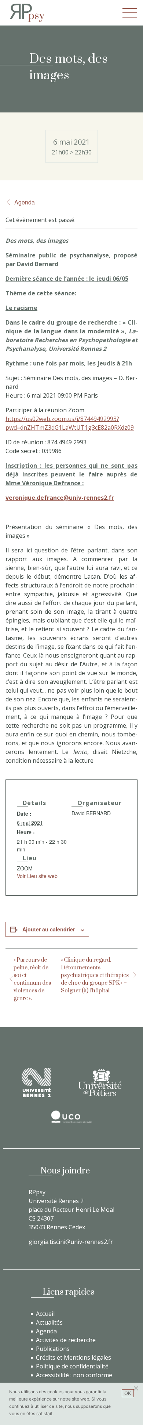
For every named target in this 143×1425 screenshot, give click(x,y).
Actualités (49, 1322)
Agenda (24, 202)
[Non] (135, 1388)
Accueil (45, 1314)
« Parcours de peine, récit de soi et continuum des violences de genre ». (32, 979)
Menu (129, 13)
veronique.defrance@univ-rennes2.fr (60, 498)
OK (127, 1393)
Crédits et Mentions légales (73, 1357)
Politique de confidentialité (72, 1366)
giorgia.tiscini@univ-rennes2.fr (71, 1242)
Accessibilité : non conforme (74, 1375)
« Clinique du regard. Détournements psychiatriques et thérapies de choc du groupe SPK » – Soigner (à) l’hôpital (95, 975)
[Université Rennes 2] (36, 1082)
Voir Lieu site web (37, 876)
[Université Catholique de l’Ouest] (72, 1117)
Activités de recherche (66, 1340)
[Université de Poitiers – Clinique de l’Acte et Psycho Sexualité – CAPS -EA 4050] (99, 1082)
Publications (53, 1349)
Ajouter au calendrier (48, 929)
